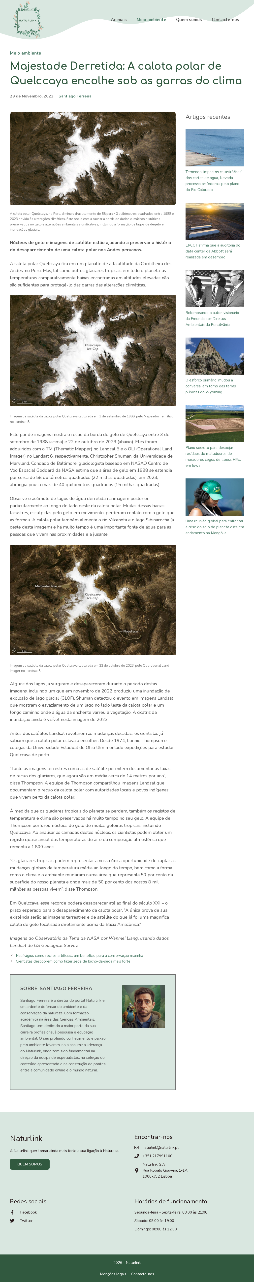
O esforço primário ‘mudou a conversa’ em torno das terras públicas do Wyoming (211, 386)
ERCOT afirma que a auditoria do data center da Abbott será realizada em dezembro (213, 251)
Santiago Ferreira (75, 96)
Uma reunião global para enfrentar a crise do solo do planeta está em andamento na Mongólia (215, 527)
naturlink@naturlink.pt (161, 1147)
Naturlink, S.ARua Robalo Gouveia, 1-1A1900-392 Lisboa (165, 1170)
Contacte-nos (225, 20)
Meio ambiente (151, 20)
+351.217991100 (157, 1156)
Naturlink (133, 1262)
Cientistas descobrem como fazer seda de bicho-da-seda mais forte (73, 961)
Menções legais (113, 1274)
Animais (119, 20)
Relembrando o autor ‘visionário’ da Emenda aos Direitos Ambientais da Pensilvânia (213, 318)
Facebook (28, 1212)
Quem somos (189, 20)
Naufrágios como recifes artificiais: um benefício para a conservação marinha (79, 955)
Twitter (26, 1220)
